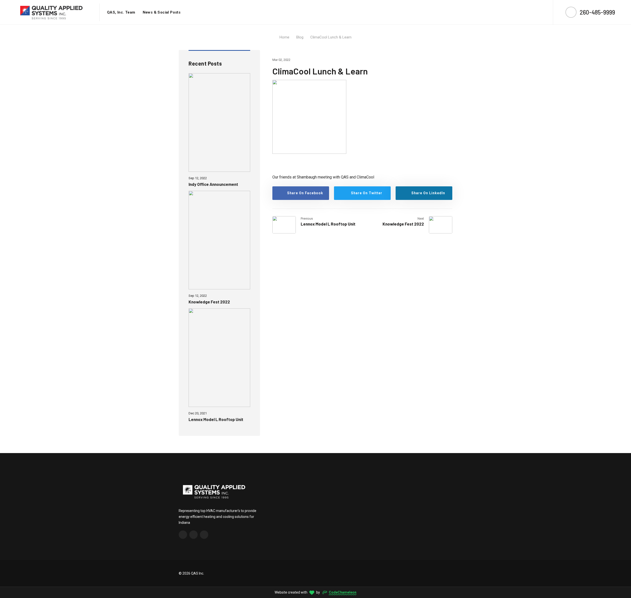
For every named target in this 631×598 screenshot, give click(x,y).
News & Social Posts (162, 12)
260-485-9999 (597, 12)
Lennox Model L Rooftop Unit (216, 419)
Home (284, 37)
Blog (299, 37)
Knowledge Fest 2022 (209, 301)
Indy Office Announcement (213, 184)
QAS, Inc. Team (121, 12)
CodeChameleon (342, 592)
